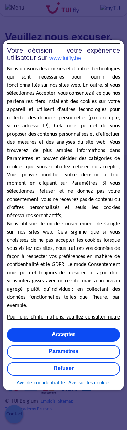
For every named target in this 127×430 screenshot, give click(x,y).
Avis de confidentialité (41, 383)
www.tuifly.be (65, 58)
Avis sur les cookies (89, 383)
